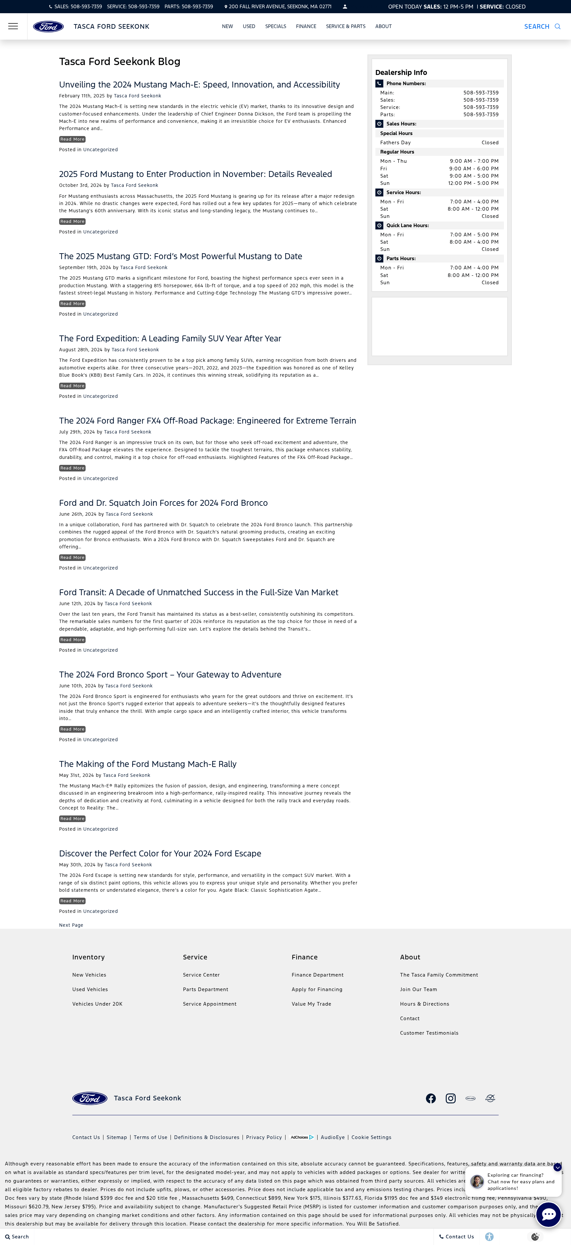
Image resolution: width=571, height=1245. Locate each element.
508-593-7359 (481, 92)
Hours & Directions (424, 1004)
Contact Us (86, 1137)
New (227, 26)
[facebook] (431, 1098)
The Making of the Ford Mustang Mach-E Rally (148, 764)
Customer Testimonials (429, 1033)
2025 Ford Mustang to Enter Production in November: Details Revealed (195, 174)
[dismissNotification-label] (557, 1167)
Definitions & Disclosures (207, 1137)
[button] (546, 26)
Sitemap (117, 1137)
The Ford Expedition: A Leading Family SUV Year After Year (170, 338)
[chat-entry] (548, 1214)
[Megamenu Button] (13, 26)
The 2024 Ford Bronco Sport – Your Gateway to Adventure (170, 674)
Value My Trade (311, 1004)
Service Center (201, 975)
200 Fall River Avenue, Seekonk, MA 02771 (280, 6)
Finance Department (318, 975)
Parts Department (205, 989)
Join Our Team (418, 989)
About (383, 26)
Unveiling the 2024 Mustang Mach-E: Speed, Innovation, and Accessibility (199, 84)
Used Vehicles (90, 989)
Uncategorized (100, 150)
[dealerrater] (490, 1098)
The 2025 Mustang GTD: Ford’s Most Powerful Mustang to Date (180, 256)
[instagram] (450, 1098)
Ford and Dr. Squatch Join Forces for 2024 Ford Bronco (163, 503)
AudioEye (333, 1137)
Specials (275, 26)
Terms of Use (151, 1137)
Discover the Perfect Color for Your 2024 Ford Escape (160, 853)
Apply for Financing (317, 989)
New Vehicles (89, 975)
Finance (306, 26)
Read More (72, 139)
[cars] (470, 1098)
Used (249, 26)
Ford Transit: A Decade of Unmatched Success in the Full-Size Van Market (198, 592)
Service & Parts (345, 26)
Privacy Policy (264, 1137)
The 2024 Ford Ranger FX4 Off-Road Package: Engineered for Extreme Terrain (207, 420)
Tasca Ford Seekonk (137, 96)
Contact (410, 1018)
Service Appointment (210, 1004)
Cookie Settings (372, 1137)
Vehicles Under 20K (97, 1004)
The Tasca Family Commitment (439, 975)
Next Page (71, 925)
